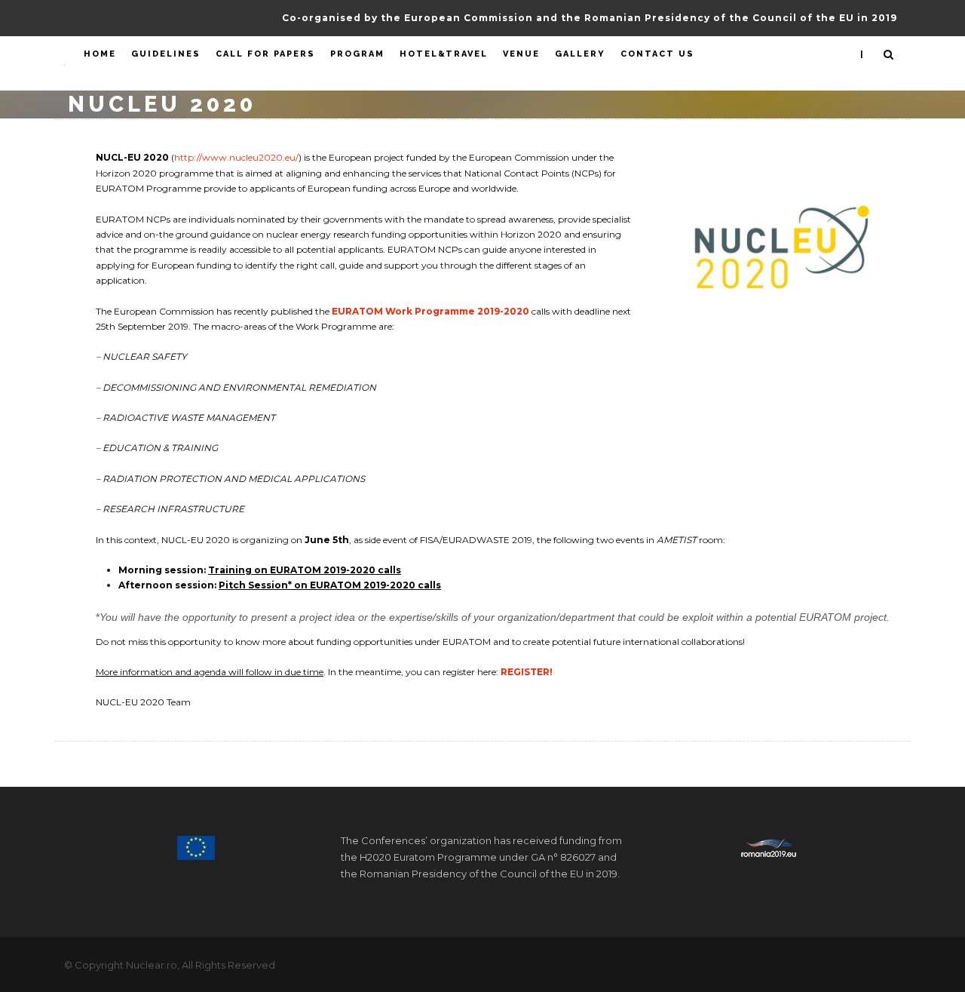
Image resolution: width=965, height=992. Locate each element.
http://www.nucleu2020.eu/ (236, 157)
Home (100, 54)
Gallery (580, 54)
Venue (521, 54)
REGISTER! (527, 671)
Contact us (657, 54)
